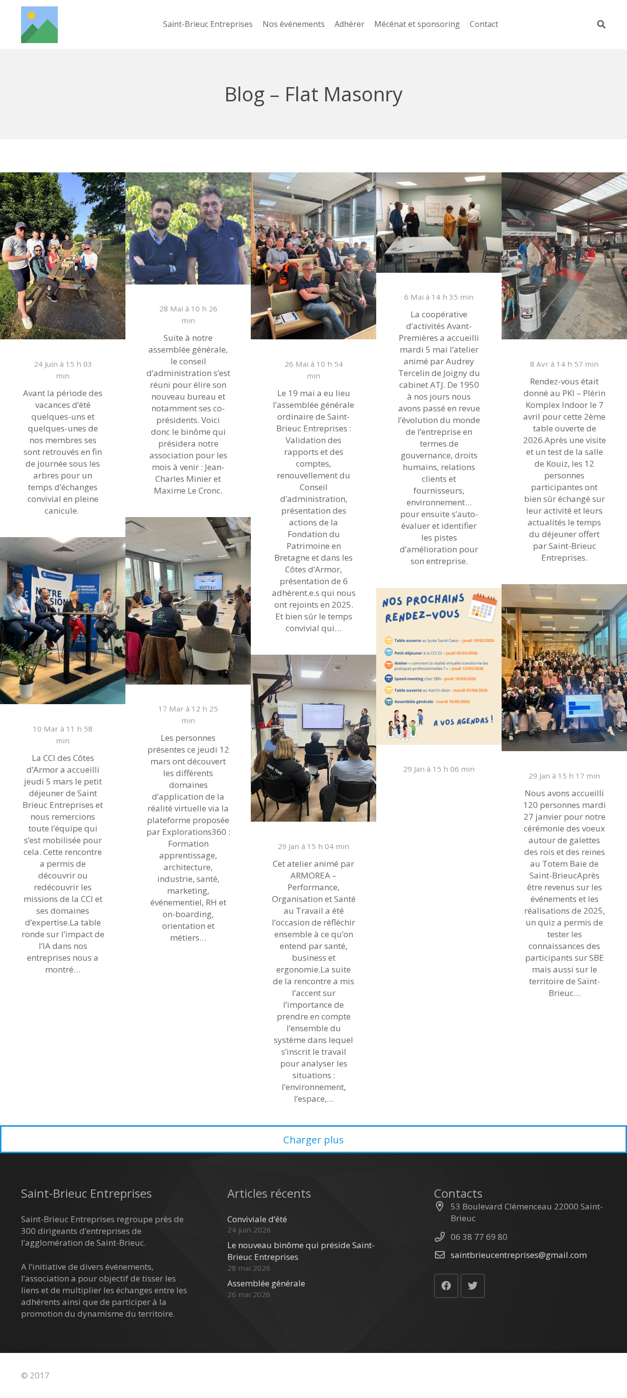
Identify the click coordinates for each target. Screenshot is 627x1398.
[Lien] (39, 24)
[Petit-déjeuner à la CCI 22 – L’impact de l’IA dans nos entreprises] (62, 620)
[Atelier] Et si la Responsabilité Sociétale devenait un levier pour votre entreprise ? (439, 297)
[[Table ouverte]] (564, 255)
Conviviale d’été (62, 345)
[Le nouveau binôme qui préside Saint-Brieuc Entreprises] (188, 228)
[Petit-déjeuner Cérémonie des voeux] (564, 667)
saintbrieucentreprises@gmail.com (519, 1254)
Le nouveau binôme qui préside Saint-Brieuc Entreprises (188, 302)
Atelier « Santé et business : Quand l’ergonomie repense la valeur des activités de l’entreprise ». (313, 846)
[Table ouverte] (564, 345)
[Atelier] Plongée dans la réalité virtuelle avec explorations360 (188, 703)
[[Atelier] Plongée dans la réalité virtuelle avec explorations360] (188, 600)
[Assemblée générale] (313, 255)
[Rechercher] (601, 24)
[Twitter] (472, 1286)
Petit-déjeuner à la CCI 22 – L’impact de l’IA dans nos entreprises (62, 722)
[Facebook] (446, 1286)
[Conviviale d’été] (62, 255)
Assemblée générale (314, 345)
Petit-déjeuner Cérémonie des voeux (565, 763)
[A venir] (439, 666)
